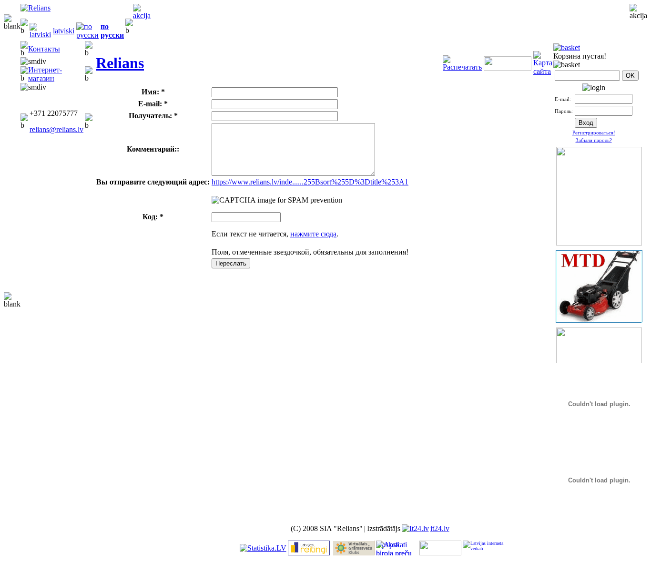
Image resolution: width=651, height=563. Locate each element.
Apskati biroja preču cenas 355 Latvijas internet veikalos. (394, 548)
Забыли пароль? (594, 140)
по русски (112, 30)
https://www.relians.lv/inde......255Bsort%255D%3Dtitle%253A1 (310, 182)
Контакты (44, 49)
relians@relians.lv (56, 129)
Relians (120, 63)
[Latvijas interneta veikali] (484, 548)
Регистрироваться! (593, 132)
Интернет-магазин (45, 74)
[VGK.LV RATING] (354, 553)
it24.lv (439, 528)
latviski (63, 31)
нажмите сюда (313, 234)
